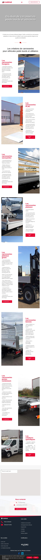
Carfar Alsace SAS (4, 545)
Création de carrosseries (26, 522)
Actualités (23, 531)
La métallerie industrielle (5, 547)
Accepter (29, 557)
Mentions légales (24, 533)
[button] (22, 2)
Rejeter (36, 557)
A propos (23, 529)
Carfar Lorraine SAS (5, 543)
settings (7, 558)
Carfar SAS (3, 541)
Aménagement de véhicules (26, 524)
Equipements (23, 526)
